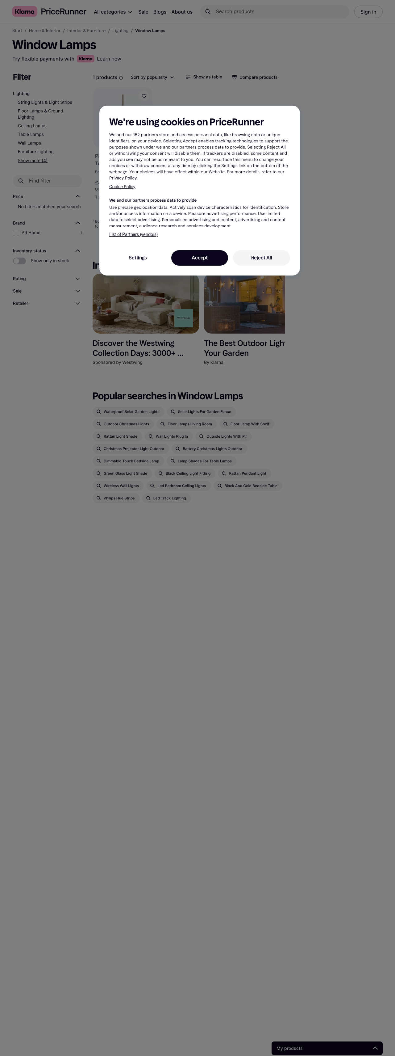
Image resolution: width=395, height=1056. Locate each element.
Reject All (261, 258)
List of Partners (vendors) (133, 234)
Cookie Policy (122, 186)
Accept (200, 258)
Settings (138, 258)
